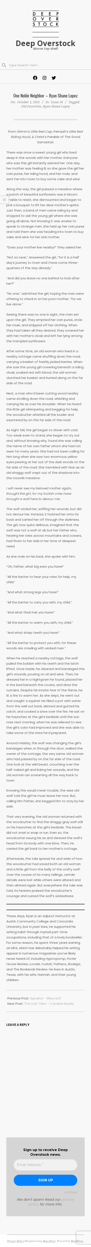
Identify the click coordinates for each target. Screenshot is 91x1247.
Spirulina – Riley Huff (45, 998)
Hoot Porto (49, 1241)
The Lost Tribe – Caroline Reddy (49, 1003)
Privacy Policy (15, 1241)
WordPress (77, 1241)
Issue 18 (57, 102)
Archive (71, 1192)
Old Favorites (31, 106)
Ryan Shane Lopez (56, 106)
